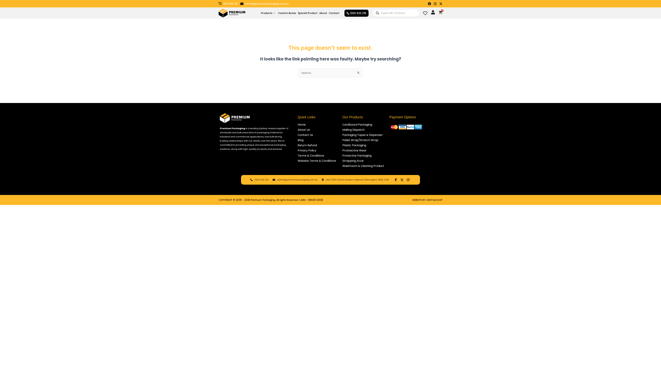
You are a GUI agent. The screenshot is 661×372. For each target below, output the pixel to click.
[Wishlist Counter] (425, 13)
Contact (334, 13)
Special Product (308, 13)
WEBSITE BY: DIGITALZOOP (427, 200)
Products (266, 13)
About (323, 13)
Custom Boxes (287, 13)
